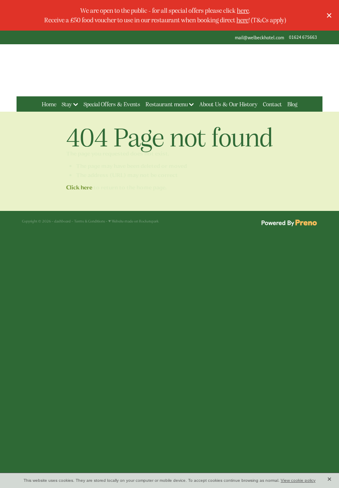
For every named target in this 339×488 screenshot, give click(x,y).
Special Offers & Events (112, 104)
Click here (79, 187)
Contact (272, 104)
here (243, 10)
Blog (292, 104)
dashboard (62, 221)
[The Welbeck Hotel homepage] (169, 70)
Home (49, 104)
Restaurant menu (167, 104)
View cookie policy (298, 480)
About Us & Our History (228, 104)
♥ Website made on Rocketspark (133, 221)
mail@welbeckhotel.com (259, 37)
